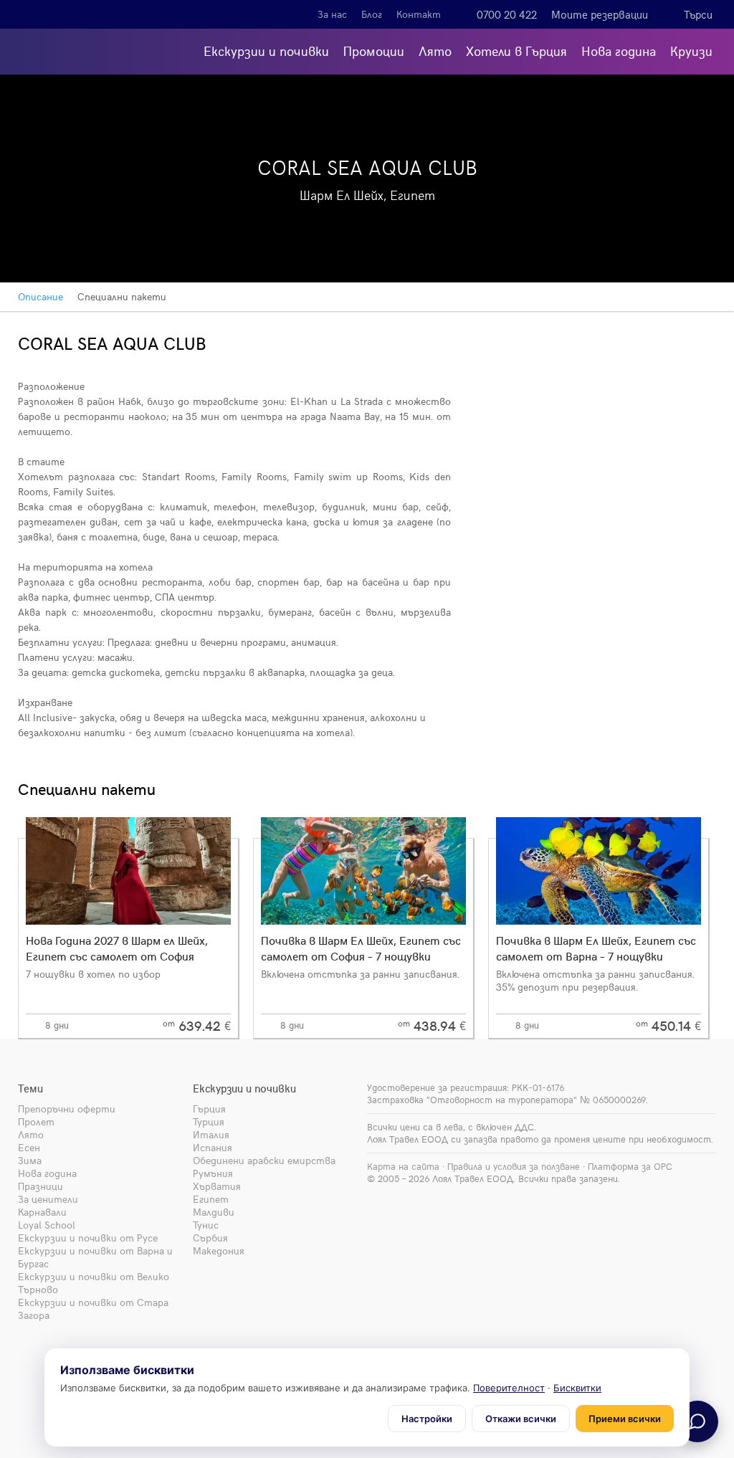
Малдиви (213, 1212)
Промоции (373, 50)
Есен (29, 1147)
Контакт (418, 14)
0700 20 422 (507, 14)
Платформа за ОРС (630, 1166)
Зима (30, 1160)
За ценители (48, 1199)
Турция (208, 1121)
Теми (30, 1088)
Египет (211, 1199)
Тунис (206, 1224)
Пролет (36, 1121)
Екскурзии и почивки (266, 50)
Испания (212, 1147)
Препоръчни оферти (66, 1108)
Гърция (209, 1108)
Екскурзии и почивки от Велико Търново (93, 1282)
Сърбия (210, 1237)
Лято (435, 50)
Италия (211, 1134)
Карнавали (42, 1212)
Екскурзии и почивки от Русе (88, 1237)
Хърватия (217, 1186)
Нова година (618, 50)
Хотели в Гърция (516, 50)
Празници (40, 1186)
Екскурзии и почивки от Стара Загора (93, 1308)
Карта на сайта (403, 1166)
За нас (332, 14)
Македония (218, 1250)
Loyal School (46, 1224)
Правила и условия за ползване (513, 1166)
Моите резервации (599, 14)
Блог (371, 14)
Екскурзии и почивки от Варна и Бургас (95, 1257)
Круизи (691, 50)
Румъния (213, 1173)
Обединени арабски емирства (264, 1160)
